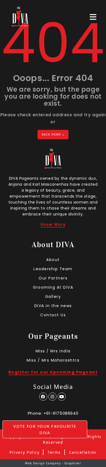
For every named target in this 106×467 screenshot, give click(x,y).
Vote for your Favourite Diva (44, 429)
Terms (54, 452)
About (53, 259)
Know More (53, 225)
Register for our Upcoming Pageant (53, 372)
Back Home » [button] (53, 134)
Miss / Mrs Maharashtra (53, 360)
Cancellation (82, 452)
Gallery (53, 296)
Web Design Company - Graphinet (53, 463)
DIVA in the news (53, 305)
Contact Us (53, 315)
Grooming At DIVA (53, 287)
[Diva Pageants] (20, 16)
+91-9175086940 (60, 413)
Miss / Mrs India (53, 351)
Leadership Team (53, 269)
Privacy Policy (24, 452)
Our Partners (53, 278)
